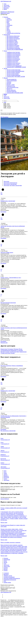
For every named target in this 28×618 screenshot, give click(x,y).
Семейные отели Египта (13, 57)
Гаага (5, 470)
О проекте (6, 573)
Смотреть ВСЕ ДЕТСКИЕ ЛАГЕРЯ (16, 76)
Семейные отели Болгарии (13, 53)
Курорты (6, 17)
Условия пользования (9, 577)
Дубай (8, 23)
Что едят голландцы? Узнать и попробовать (12, 365)
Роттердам (6, 477)
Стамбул (9, 32)
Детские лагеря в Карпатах (13, 75)
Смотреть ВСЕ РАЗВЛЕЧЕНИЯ (15, 49)
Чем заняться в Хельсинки (13, 48)
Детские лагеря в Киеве (13, 73)
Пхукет (8, 30)
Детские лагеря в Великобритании (15, 71)
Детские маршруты (11, 79)
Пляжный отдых (11, 86)
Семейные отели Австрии (13, 52)
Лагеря (5, 68)
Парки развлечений (12, 80)
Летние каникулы (11, 90)
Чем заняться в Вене (12, 40)
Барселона (9, 19)
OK (1, 117)
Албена (8, 18)
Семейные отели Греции (13, 56)
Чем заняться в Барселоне (13, 36)
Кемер (8, 26)
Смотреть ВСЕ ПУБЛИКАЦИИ (15, 92)
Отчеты (5, 570)
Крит (8, 27)
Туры (5, 3)
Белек (8, 21)
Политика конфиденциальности (12, 578)
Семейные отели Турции (13, 64)
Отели (5, 50)
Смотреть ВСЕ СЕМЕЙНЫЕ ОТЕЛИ (16, 67)
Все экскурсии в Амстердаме (8, 430)
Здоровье (9, 82)
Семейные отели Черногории (14, 65)
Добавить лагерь (8, 575)
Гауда (5, 472)
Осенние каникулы (11, 91)
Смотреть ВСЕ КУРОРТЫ (13, 33)
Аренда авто (7, 6)
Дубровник (9, 25)
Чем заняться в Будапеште (13, 38)
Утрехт (5, 478)
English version (7, 582)
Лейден (5, 474)
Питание (9, 83)
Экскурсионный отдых (12, 87)
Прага (8, 29)
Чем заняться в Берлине (13, 37)
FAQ (5, 581)
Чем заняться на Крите (12, 42)
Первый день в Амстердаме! (8, 201)
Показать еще (4, 342)
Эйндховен (6, 480)
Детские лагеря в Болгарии (13, 69)
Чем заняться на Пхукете (13, 45)
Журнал (6, 78)
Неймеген (6, 476)
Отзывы (6, 567)
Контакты (6, 7)
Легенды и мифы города (7, 252)
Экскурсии (6, 5)
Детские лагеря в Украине (13, 72)
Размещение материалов (10, 579)
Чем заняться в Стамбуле (13, 46)
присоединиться (5, 498)
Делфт (5, 473)
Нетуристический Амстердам (8, 302)
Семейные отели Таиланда (13, 63)
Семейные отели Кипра (13, 60)
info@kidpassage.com (6, 1)
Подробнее (5, 117)
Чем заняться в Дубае (12, 41)
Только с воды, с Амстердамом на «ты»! (11, 277)
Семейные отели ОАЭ (12, 61)
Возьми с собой (10, 84)
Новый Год (9, 88)
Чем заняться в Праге (12, 44)
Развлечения (7, 34)
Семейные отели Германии (13, 55)
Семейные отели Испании (13, 59)
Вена (8, 22)
